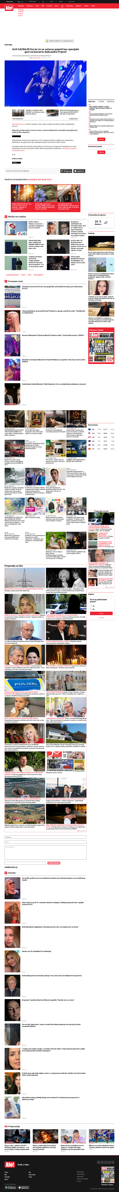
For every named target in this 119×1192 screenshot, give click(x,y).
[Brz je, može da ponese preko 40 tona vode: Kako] (101, 243)
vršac (23, 275)
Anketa (91, 594)
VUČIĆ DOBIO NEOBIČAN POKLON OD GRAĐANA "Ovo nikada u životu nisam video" (78, 260)
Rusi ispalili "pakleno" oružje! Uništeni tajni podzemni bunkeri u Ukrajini (100, 108)
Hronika (49, 6)
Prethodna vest (17, 118)
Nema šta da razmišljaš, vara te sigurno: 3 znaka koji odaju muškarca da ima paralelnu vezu (73, 1147)
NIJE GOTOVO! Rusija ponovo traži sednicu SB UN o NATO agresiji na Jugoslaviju (69, 112)
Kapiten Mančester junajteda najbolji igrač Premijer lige (101, 126)
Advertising (81, 1174)
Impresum (80, 1176)
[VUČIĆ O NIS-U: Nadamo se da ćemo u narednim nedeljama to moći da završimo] (16, 228)
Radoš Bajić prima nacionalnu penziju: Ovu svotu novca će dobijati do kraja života (52, 976)
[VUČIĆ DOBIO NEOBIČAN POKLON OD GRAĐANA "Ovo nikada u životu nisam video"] (58, 263)
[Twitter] (112, 1162)
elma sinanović (38, 275)
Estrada (21, 9)
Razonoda (69, 6)
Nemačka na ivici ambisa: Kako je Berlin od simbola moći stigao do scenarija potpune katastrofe (101, 120)
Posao (79, 1181)
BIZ (43, 6)
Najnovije (21, 6)
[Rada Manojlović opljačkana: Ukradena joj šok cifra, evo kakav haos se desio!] (12, 937)
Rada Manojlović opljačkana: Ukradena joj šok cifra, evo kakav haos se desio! (50, 927)
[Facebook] (98, 1162)
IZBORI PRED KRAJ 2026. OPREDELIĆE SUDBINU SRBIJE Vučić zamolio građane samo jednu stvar (36, 244)
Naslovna (30, 6)
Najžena (78, 6)
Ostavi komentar (54, 863)
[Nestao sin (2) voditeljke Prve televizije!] (12, 961)
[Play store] (66, 171)
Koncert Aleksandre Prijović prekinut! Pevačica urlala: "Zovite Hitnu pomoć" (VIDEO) (53, 335)
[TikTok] (105, 1162)
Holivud (20, 11)
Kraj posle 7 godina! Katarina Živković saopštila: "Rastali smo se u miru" (48, 1000)
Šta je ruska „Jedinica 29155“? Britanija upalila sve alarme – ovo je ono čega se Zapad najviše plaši (17, 1147)
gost (29, 275)
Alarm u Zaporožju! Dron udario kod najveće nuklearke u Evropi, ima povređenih (44, 1147)
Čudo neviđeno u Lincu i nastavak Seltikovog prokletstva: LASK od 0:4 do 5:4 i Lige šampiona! (101, 132)
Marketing (80, 1172)
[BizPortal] (21, 2)
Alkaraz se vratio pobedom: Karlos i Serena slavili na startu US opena (101, 1146)
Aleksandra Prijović (19, 124)
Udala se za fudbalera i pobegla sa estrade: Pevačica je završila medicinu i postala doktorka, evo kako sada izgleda (101, 320)
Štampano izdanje (96, 330)
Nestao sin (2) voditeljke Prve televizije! (36, 951)
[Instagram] (102, 1162)
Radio (93, 6)
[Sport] (61, 2)
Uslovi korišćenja (82, 1179)
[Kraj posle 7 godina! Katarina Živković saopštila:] (12, 1010)
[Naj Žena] (43, 1)
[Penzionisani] (72, 2)
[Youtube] (109, 1162)
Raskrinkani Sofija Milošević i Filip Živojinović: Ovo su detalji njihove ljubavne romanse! (54, 384)
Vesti (37, 6)
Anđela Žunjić (37, 58)
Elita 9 (20, 15)
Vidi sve (101, 139)
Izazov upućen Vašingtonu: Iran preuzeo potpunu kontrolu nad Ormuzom (100, 114)
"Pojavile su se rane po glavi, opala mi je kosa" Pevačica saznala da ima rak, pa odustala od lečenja (101, 298)
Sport (56, 6)
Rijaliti (20, 13)
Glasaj (101, 613)
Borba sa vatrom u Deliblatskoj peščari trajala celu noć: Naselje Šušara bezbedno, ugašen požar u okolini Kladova (101, 276)
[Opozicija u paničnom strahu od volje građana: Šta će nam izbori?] (101, 347)
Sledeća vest (73, 118)
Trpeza (86, 6)
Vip (62, 6)
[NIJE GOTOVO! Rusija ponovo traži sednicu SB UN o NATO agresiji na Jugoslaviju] (52, 113)
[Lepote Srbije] (33, 2)
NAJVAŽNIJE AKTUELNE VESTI (39, 180)
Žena (30, 1177)
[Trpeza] (51, 2)
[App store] (79, 171)
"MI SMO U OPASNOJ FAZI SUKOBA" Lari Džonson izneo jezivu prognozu (35, 112)
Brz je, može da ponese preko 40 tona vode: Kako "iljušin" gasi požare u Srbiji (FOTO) (101, 253)
